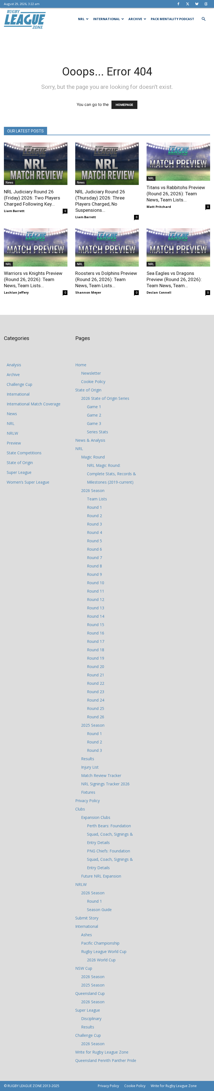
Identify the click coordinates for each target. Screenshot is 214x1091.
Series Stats (97, 431)
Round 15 (95, 624)
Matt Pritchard (159, 207)
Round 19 (95, 658)
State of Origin (20, 462)
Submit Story (86, 918)
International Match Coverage (33, 404)
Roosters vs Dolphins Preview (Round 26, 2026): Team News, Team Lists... (106, 279)
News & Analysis (90, 440)
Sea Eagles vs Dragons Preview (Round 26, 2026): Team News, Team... (174, 279)
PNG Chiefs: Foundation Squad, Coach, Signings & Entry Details (110, 859)
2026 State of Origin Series (105, 398)
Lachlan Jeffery (16, 292)
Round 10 (95, 582)
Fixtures (88, 792)
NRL (81, 19)
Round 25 (95, 708)
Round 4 (94, 532)
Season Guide (99, 909)
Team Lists (97, 498)
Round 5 (94, 540)
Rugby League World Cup (104, 951)
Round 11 (95, 591)
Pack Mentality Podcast (172, 19)
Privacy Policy (87, 800)
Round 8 (94, 566)
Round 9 (94, 574)
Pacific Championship (100, 943)
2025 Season (92, 725)
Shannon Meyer (88, 292)
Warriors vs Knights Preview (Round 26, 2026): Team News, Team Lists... (33, 279)
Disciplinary (91, 1018)
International (106, 19)
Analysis (14, 364)
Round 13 (95, 607)
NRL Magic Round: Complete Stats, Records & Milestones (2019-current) (111, 474)
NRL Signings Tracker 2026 (105, 783)
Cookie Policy (93, 381)
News (9, 182)
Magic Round (93, 457)
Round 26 (95, 716)
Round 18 (95, 649)
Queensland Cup (90, 993)
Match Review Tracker (101, 775)
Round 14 (95, 616)
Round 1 (94, 507)
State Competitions (24, 452)
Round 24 (95, 700)
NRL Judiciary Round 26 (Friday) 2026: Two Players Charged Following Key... (32, 198)
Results (87, 758)
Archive (135, 19)
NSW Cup (83, 968)
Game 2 (94, 415)
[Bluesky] (197, 4)
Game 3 (94, 423)
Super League (19, 472)
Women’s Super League (28, 482)
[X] (187, 4)
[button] (203, 19)
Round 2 (94, 515)
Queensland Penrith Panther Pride (105, 1060)
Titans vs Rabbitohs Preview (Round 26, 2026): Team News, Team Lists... (176, 194)
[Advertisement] (107, 42)
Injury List (90, 767)
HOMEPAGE (124, 105)
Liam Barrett (14, 211)
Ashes (86, 934)
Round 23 (95, 691)
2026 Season (92, 490)
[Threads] (206, 4)
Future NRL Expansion (101, 876)
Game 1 (94, 406)
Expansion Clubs (95, 817)
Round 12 (95, 599)
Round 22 (95, 683)
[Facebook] (178, 4)
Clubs (80, 809)
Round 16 (95, 633)
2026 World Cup (101, 959)
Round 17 (95, 641)
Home (80, 364)
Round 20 (95, 666)
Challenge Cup (19, 384)
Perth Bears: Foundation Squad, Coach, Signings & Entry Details (110, 834)
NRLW (12, 433)
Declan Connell (159, 292)
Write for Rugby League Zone (101, 1052)
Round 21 (95, 675)
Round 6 (94, 549)
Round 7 (94, 557)
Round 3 (94, 524)
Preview (14, 443)
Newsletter (91, 373)
